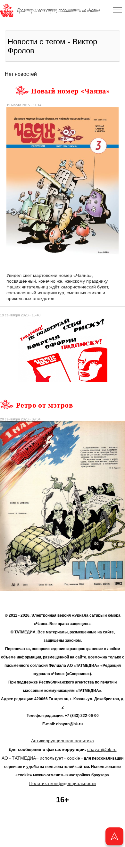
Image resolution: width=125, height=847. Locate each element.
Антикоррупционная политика (62, 740)
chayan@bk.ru (102, 749)
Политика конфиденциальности (62, 783)
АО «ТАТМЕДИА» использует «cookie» (42, 758)
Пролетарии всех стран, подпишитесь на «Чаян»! (58, 10)
